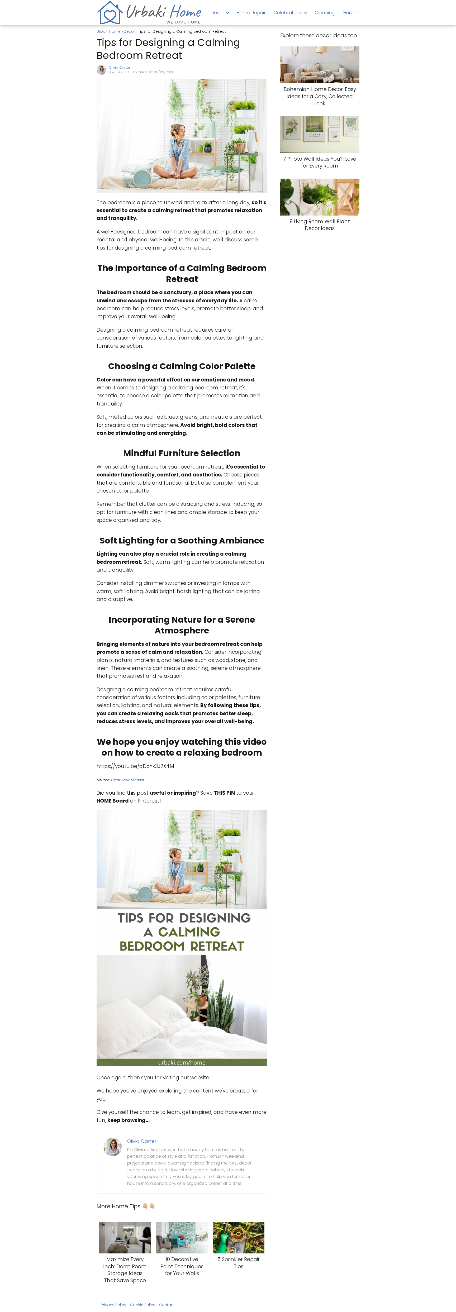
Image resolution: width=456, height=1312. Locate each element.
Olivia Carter (119, 67)
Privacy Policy (113, 1305)
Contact (167, 1305)
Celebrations (288, 12)
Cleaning (325, 12)
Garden (351, 12)
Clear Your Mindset (127, 780)
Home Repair (251, 12)
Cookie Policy (142, 1305)
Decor (217, 12)
